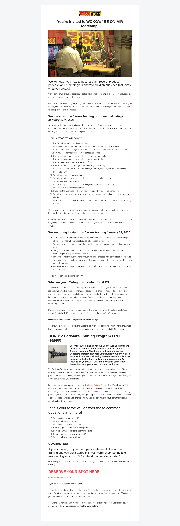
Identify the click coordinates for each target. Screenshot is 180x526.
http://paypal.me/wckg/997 (60, 477)
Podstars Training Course (96, 385)
